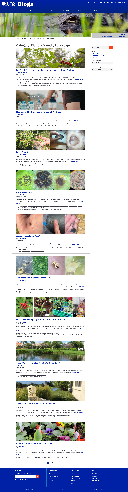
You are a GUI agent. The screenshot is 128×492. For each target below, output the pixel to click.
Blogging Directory (75, 476)
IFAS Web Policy (96, 478)
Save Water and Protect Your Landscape (35, 403)
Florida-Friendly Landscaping (28, 82)
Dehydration (22, 125)
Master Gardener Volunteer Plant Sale (34, 443)
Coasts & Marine (52, 123)
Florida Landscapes (37, 83)
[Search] (84, 2)
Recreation (75, 123)
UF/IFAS (70, 164)
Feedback (73, 475)
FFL (20, 334)
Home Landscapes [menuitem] (51, 11)
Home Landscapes (41, 82)
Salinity (34, 376)
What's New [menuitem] (96, 11)
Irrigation (34, 416)
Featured (29, 83)
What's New (73, 481)
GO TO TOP (64, 489)
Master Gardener (76, 334)
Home (94, 2)
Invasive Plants (61, 83)
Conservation (22, 83)
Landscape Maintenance (72, 83)
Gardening (43, 292)
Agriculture (31, 123)
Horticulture (46, 164)
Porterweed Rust (24, 192)
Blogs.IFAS (96, 53)
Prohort (30, 376)
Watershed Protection (38, 85)
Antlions (24, 251)
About (89, 2)
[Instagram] (27, 479)
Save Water (40, 416)
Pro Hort (25, 376)
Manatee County (44, 209)
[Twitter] (17, 479)
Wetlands (47, 85)
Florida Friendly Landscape (26, 209)
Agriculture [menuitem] (20, 11)
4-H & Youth (24, 123)
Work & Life (51, 478)
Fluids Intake (29, 125)
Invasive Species (50, 82)
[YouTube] (22, 479)
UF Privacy (94, 473)
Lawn (55, 415)
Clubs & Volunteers (43, 123)
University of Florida (98, 489)
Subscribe (123, 2)
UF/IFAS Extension (77, 164)
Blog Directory (101, 2)
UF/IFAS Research (30, 207)
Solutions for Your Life (98, 55)
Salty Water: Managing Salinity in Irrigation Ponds (40, 363)
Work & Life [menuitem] (66, 11)
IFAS (103, 489)
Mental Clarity (42, 125)
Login (72, 483)
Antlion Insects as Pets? (28, 235)
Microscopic (74, 292)
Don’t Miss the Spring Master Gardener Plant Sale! (40, 319)
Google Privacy (95, 476)
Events (23, 457)
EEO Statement (96, 480)
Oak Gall (29, 165)
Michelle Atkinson (23, 72)
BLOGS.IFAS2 (21, 446)
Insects (28, 251)
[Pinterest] (20, 479)
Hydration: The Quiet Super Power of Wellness (38, 111)
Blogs (25, 4)
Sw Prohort (39, 376)
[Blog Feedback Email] (25, 479)
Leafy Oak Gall (23, 152)
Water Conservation (48, 416)
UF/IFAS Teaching (40, 207)
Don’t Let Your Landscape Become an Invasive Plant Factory (45, 70)
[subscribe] (37, 476)
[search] (111, 47)
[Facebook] (15, 479)
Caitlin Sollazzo (22, 154)
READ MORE (79, 79)
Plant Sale (29, 336)
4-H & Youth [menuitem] (81, 11)
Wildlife (24, 249)
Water (68, 415)
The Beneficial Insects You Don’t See (34, 277)
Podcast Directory (112, 2)
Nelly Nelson (21, 114)
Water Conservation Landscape (62, 416)
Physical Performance (51, 125)
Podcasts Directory (75, 478)
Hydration (35, 125)
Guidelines (73, 480)
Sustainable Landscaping (26, 85)
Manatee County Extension (55, 209)
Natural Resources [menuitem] (35, 11)
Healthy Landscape (26, 416)
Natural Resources (60, 82)
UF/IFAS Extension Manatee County (28, 38)
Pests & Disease (70, 82)
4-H (20, 251)
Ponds (20, 376)
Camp (35, 123)
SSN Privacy (95, 475)
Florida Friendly (25, 334)
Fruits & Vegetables (46, 457)
